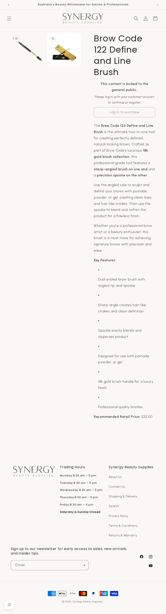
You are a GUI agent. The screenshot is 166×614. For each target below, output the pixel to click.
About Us (115, 477)
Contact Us (117, 487)
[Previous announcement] (8, 4)
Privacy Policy (118, 516)
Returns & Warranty (123, 535)
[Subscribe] (83, 565)
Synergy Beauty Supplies (88, 601)
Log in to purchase (124, 112)
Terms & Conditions (123, 526)
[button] (9, 18)
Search (114, 506)
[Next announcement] (157, 4)
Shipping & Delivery (123, 496)
